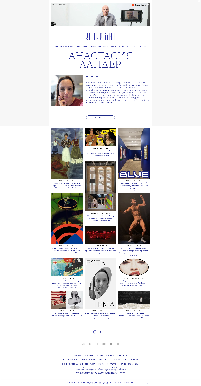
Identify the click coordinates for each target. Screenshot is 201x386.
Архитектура (106, 213)
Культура (62, 180)
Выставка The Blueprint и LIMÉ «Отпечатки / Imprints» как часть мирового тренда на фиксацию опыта (134, 187)
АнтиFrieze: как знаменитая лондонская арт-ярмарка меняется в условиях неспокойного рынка (67, 316)
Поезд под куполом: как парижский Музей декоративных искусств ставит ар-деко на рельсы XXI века (67, 251)
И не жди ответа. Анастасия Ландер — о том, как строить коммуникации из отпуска (100, 316)
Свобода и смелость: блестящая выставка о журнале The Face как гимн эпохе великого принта (134, 283)
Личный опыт (104, 310)
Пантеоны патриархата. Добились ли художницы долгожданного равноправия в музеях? (100, 153)
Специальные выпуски (64, 47)
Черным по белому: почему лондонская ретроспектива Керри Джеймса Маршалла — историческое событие (67, 284)
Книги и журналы (137, 278)
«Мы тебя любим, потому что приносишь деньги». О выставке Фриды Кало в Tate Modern (67, 186)
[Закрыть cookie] (148, 383)
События (71, 278)
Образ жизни (95, 213)
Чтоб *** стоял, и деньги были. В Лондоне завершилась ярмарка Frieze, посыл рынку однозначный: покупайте (134, 252)
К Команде (100, 118)
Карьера (95, 310)
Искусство (71, 180)
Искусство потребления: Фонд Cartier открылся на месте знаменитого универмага (100, 218)
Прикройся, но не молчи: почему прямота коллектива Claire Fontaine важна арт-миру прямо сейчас (100, 251)
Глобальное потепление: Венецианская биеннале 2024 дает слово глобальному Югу (134, 316)
